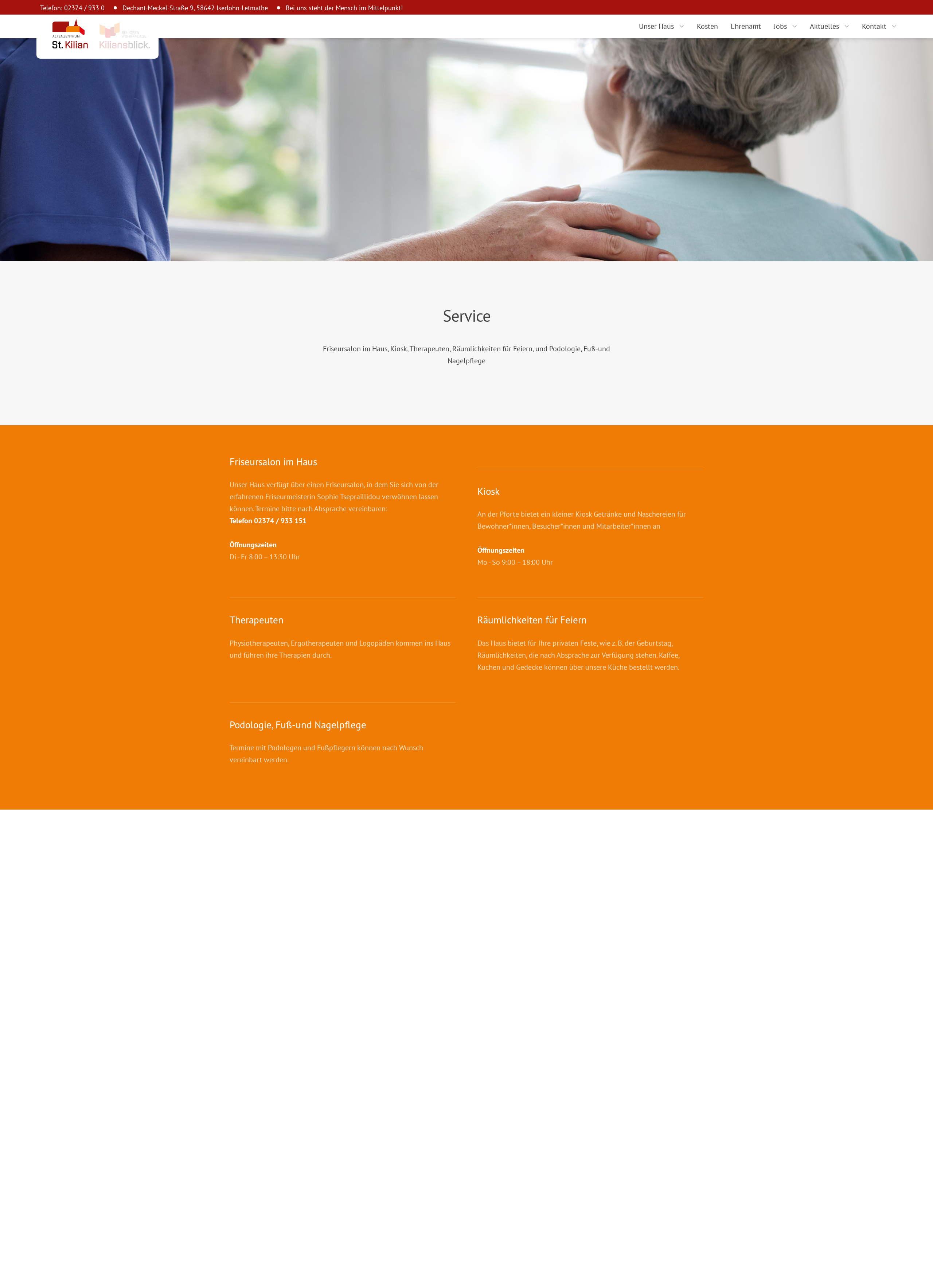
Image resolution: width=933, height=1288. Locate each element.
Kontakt (874, 26)
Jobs (780, 26)
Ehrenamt (746, 26)
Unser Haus (656, 26)
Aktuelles (824, 26)
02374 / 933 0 (84, 8)
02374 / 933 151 (280, 520)
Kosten (707, 26)
